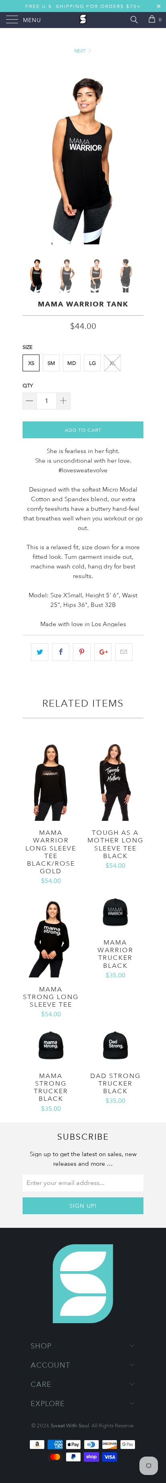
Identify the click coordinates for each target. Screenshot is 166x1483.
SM (51, 363)
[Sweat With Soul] (83, 20)
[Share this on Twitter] (39, 652)
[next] (136, 154)
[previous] (30, 154)
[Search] (133, 19)
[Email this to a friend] (124, 652)
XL (113, 363)
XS (31, 363)
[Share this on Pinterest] (81, 652)
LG (92, 363)
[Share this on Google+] (103, 652)
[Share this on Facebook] (60, 652)
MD (71, 363)
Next (80, 51)
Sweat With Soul (70, 1425)
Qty (28, 385)
